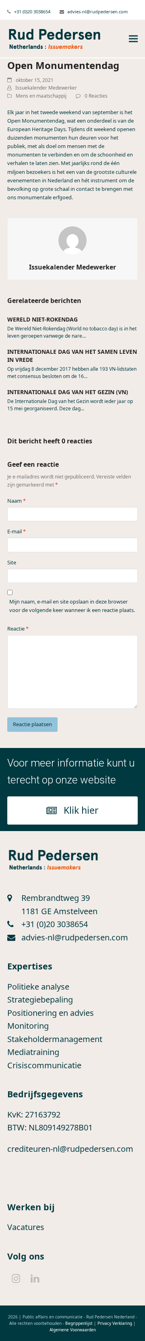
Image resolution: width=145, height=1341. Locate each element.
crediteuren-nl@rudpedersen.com (70, 1148)
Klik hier (81, 810)
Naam (16, 500)
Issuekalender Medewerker (46, 87)
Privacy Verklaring (114, 1323)
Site (11, 562)
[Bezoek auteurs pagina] (72, 240)
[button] (133, 39)
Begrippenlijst (79, 1323)
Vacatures (25, 1227)
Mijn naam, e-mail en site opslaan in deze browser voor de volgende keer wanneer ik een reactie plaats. (72, 606)
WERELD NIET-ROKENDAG (42, 319)
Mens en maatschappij (41, 95)
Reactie (18, 628)
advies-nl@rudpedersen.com (97, 11)
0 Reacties (96, 95)
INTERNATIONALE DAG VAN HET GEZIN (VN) (67, 392)
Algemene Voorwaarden (73, 1330)
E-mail (16, 531)
